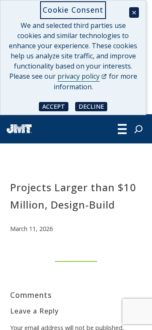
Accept (55, 106)
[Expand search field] (138, 129)
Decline (93, 106)
